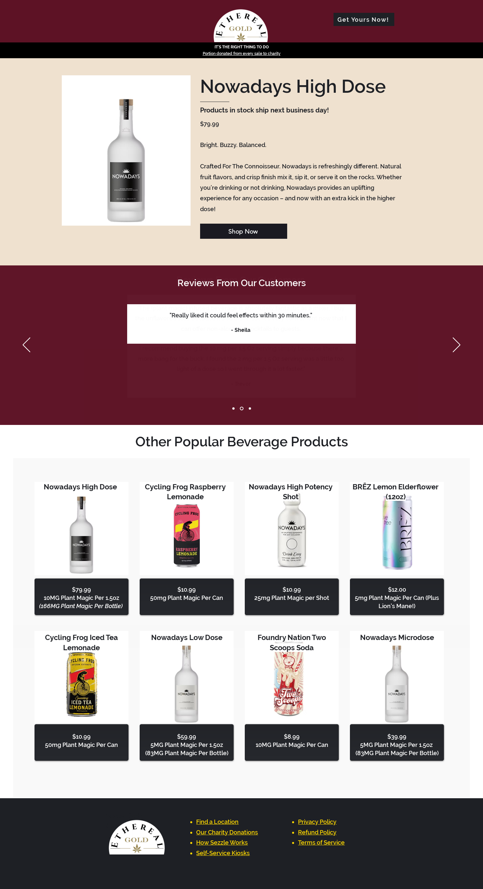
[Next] (456, 345)
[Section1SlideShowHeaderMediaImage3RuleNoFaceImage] (250, 408)
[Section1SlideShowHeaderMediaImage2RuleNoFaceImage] (241, 408)
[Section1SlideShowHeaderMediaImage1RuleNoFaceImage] (233, 408)
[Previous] (26, 345)
